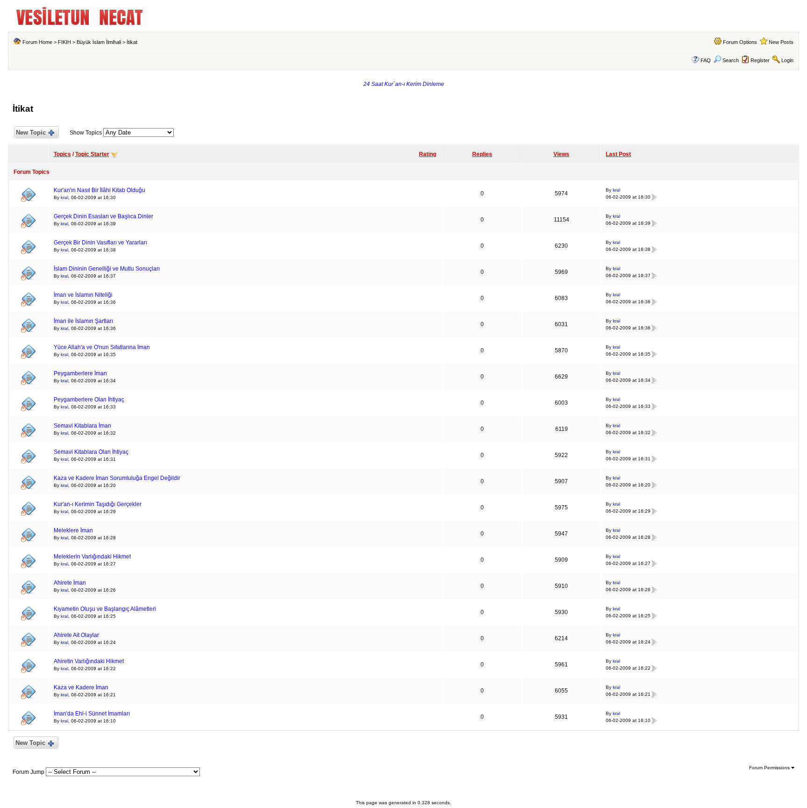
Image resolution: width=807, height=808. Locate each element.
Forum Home (37, 42)
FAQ (706, 60)
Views (561, 154)
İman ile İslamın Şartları (83, 321)
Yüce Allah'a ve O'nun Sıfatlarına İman (102, 347)
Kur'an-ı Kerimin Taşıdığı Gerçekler (98, 504)
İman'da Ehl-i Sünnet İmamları (92, 713)
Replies (482, 154)
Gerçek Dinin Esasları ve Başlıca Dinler (103, 216)
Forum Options (740, 42)
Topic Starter (92, 154)
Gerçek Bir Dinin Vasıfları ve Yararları (100, 242)
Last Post (618, 154)
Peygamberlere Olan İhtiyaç (89, 399)
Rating (427, 154)
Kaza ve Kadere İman (81, 687)
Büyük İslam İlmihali (99, 42)
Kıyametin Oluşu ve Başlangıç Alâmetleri (105, 609)
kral (64, 197)
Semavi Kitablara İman (82, 425)
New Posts (781, 42)
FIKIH (64, 42)
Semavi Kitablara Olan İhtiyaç (91, 452)
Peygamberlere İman (80, 373)
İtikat (132, 42)
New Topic (31, 132)
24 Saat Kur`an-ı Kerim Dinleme (403, 84)
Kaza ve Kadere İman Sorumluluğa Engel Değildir (117, 478)
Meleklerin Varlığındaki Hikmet (92, 556)
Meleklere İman (73, 530)
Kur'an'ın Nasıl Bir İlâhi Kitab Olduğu (99, 190)
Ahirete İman (70, 582)
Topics (62, 154)
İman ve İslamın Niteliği (83, 295)
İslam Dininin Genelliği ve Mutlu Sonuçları (107, 268)
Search (730, 60)
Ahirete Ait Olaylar (76, 635)
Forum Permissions (770, 767)
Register (760, 60)
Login (787, 60)
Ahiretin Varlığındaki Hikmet (89, 661)
